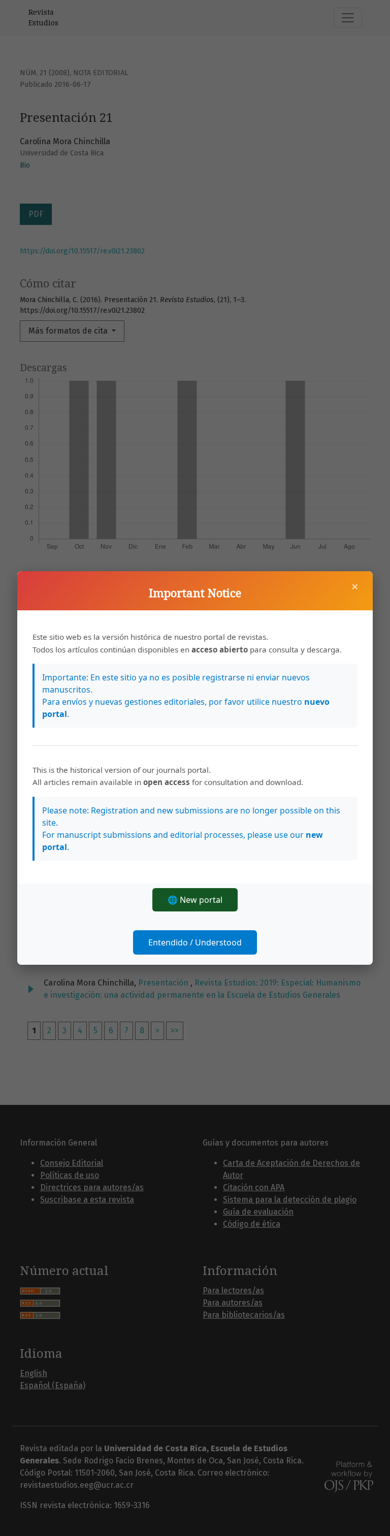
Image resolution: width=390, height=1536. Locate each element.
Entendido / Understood (195, 942)
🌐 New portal (195, 899)
